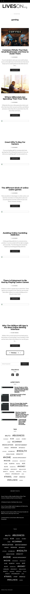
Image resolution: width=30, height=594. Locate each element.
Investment (23, 460)
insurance (15, 460)
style (25, 471)
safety (6, 471)
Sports (19, 471)
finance (22, 447)
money (22, 466)
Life (24, 463)
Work (21, 480)
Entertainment (21, 445)
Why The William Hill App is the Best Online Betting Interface (15, 327)
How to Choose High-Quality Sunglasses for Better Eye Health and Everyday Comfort (19, 405)
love (6, 466)
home (7, 457)
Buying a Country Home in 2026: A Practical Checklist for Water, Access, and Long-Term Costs (22, 415)
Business (19, 435)
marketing (13, 466)
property (14, 469)
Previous (13, 352)
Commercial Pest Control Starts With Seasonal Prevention (22, 422)
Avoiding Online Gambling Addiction (15, 234)
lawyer (12, 463)
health (22, 451)
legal (18, 463)
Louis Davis (15, 57)
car (12, 439)
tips (23, 474)
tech (8, 474)
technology (16, 474)
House (7, 461)
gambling (12, 451)
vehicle (22, 477)
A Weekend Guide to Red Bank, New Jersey (18, 395)
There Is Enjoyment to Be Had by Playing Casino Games (15, 281)
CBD (9, 442)
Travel (8, 477)
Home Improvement (20, 457)
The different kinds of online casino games (15, 189)
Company (17, 442)
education (8, 445)
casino (24, 439)
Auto (8, 436)
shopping (12, 471)
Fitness (4, 451)
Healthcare (10, 454)
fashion (14, 447)
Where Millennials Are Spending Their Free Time (15, 98)
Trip (15, 477)
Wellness (12, 480)
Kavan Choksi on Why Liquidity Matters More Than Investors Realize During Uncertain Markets (21, 390)
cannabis (6, 438)
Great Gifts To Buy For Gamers (15, 143)
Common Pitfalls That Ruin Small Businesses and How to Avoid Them (15, 52)
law (6, 463)
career (18, 438)
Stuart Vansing (15, 332)
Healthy (20, 454)
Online (6, 469)
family (7, 447)
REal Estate (23, 469)
